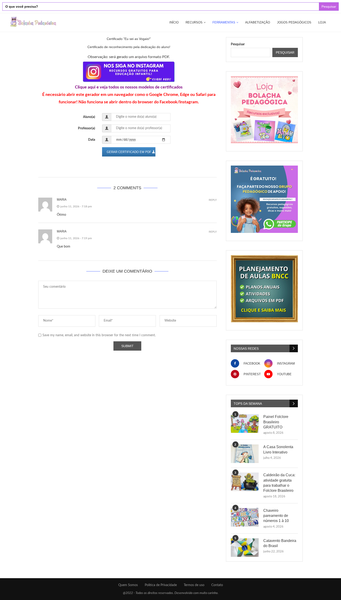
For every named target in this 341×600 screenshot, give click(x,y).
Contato (217, 585)
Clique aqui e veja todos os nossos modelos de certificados (129, 87)
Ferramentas (223, 22)
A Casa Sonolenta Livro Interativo (278, 449)
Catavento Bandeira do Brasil (279, 543)
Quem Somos (128, 585)
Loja (322, 22)
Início (174, 22)
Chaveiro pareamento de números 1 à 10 (276, 516)
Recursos (194, 22)
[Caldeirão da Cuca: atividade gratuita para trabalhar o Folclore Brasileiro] (245, 482)
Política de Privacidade (161, 585)
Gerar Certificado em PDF (129, 152)
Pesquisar (238, 44)
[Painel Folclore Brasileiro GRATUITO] (245, 423)
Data (91, 139)
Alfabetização (257, 22)
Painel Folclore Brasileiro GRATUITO (275, 422)
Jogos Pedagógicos (294, 22)
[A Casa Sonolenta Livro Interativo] (245, 453)
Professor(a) (86, 128)
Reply (213, 200)
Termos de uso (194, 585)
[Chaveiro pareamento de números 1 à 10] (245, 517)
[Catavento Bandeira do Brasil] (245, 547)
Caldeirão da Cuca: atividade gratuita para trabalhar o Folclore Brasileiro (279, 482)
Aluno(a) (89, 117)
